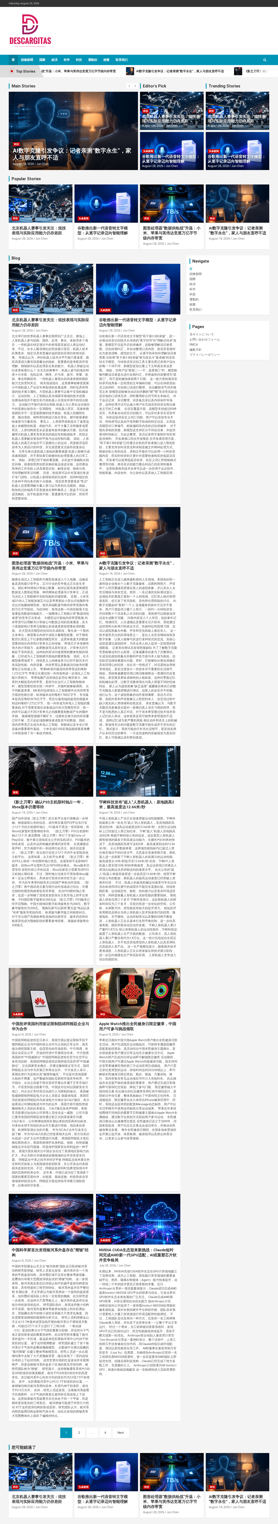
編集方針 (195, 349)
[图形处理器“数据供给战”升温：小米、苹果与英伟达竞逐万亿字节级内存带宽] (51, 532)
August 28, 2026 (152, 125)
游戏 (15, 792)
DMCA (193, 344)
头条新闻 (148, 151)
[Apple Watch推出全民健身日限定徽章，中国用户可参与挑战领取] (138, 993)
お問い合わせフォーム (204, 339)
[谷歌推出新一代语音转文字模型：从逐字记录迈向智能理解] (138, 289)
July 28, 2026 (107, 1265)
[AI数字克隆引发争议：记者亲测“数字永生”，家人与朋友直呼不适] (138, 532)
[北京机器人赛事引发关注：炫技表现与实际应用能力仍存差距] (51, 289)
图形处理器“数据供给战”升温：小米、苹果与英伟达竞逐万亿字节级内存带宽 (171, 233)
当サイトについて (201, 334)
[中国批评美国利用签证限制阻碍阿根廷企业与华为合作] (51, 993)
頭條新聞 (27, 60)
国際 (42, 60)
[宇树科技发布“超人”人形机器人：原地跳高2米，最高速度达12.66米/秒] (138, 771)
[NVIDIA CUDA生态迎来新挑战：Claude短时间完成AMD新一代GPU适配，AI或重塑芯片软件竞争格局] (138, 1219)
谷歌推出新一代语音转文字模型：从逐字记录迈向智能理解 (171, 159)
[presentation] (129, 86)
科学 (67, 60)
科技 (79, 60)
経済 (54, 60)
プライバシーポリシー (204, 355)
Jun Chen (42, 164)
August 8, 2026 (21, 1034)
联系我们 (122, 60)
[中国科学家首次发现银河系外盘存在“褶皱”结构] (51, 1219)
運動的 (92, 60)
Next (121, 1433)
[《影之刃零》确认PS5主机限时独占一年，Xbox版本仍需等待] (51, 771)
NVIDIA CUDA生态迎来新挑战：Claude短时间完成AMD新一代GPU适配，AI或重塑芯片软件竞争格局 (138, 1255)
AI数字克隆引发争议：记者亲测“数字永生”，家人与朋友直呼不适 (237, 231)
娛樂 (106, 60)
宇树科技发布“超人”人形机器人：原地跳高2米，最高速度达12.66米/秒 (136, 804)
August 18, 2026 (23, 164)
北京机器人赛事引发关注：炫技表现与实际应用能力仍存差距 (171, 118)
